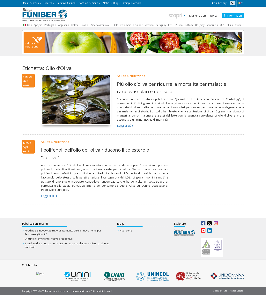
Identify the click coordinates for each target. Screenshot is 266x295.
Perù (170, 25)
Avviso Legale (236, 290)
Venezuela (212, 25)
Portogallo (50, 25)
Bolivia (74, 25)
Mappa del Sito (220, 290)
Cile (116, 25)
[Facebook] (203, 224)
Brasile (84, 25)
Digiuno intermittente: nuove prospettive (49, 238)
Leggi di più (124, 125)
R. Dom (189, 25)
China (230, 25)
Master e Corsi (31, 3)
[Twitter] (209, 224)
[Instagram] (216, 224)
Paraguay (161, 25)
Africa (238, 25)
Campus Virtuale (132, 3)
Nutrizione (126, 230)
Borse (214, 15)
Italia (29, 25)
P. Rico (179, 25)
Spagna (38, 25)
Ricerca (48, 3)
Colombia (125, 25)
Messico (149, 25)
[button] (240, 3)
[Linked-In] (209, 231)
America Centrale (100, 25)
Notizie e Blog (110, 3)
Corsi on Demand (88, 3)
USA (222, 25)
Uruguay (199, 25)
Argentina (63, 25)
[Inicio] (45, 14)
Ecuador (138, 25)
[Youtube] (203, 231)
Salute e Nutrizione (131, 76)
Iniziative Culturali (66, 3)
